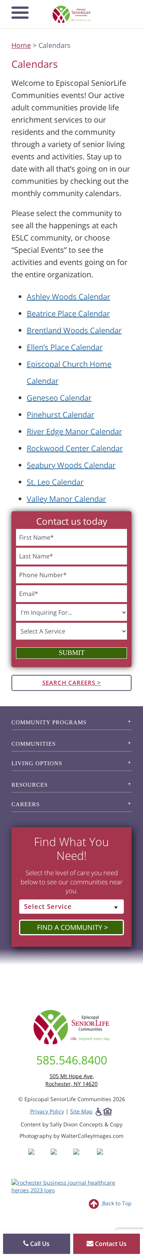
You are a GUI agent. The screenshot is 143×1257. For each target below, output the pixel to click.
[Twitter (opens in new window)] (83, 1158)
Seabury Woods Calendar (71, 465)
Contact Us (110, 1243)
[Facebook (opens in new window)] (38, 1158)
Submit (72, 652)
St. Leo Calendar (55, 482)
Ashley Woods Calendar (68, 296)
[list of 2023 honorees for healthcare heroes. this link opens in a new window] (71, 1186)
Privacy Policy (47, 1111)
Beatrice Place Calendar (68, 313)
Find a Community (69, 927)
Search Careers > (71, 682)
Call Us (39, 1243)
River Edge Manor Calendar (74, 431)
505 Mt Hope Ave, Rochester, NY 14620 (71, 1079)
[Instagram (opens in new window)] (61, 1158)
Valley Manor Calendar (66, 499)
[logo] (71, 14)
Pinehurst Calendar (60, 414)
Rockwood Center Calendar (75, 448)
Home (21, 45)
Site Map (81, 1111)
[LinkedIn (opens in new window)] (105, 1158)
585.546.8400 (71, 1060)
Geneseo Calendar (59, 398)
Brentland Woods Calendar (74, 330)
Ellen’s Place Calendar (65, 347)
